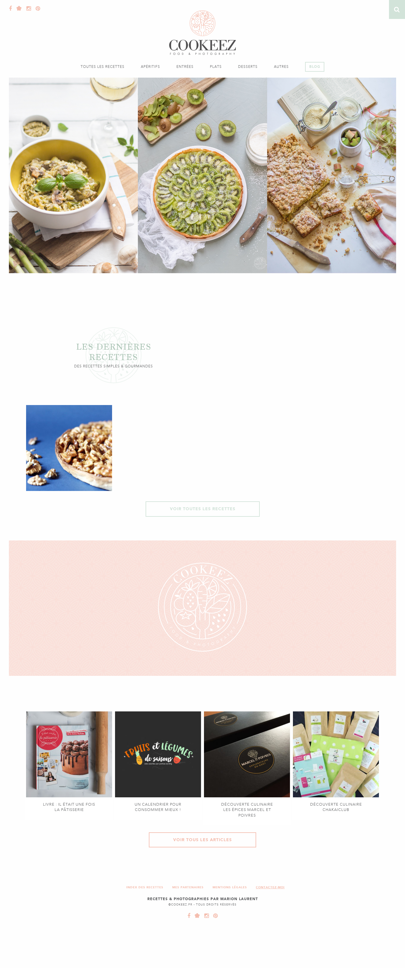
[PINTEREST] (214, 916)
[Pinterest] (36, 8)
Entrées (185, 67)
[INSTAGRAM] (205, 916)
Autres (281, 67)
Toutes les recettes (103, 67)
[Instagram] (27, 8)
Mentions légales (230, 887)
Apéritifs (150, 67)
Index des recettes (144, 887)
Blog (314, 67)
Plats (216, 67)
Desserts (248, 67)
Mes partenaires (188, 887)
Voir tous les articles (202, 839)
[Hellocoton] (18, 8)
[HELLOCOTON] (196, 916)
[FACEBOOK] (189, 916)
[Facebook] (10, 8)
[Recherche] (397, 9)
